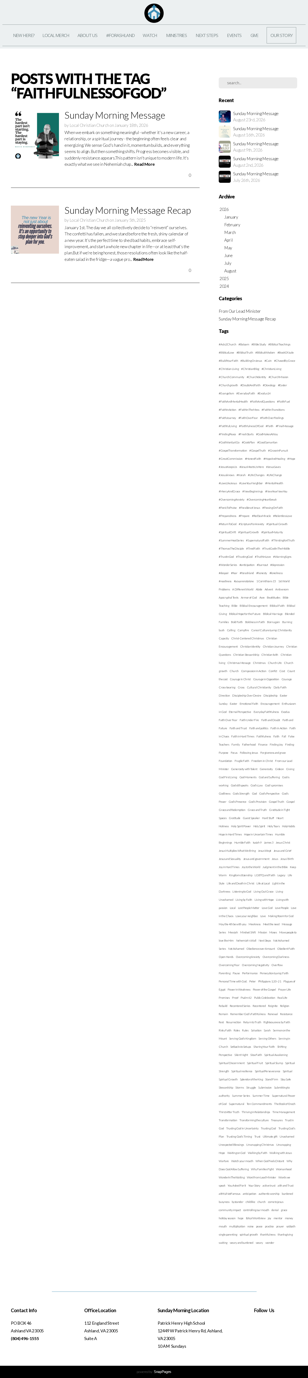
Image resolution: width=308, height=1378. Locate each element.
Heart (279, 818)
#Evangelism (226, 393)
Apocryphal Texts (228, 597)
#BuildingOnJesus (251, 360)
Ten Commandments (259, 1104)
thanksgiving (285, 1234)
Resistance (286, 1014)
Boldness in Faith (255, 622)
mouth (223, 1226)
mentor (278, 1218)
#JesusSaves (273, 467)
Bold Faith (237, 622)
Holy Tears (274, 826)
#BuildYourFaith (228, 360)
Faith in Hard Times (242, 736)
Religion (284, 1006)
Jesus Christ (283, 842)
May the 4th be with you (232, 924)
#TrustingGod (244, 556)
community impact (230, 1210)
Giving (290, 769)
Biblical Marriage (273, 614)
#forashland (247, 573)
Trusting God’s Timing (239, 1136)
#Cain (268, 360)
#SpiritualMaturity (272, 532)
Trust (257, 1136)
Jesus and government (256, 859)
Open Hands (226, 957)
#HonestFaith (253, 458)
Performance (249, 973)
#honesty (261, 573)
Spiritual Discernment (231, 1063)
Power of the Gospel (264, 989)
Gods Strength (241, 793)
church (261, 1202)
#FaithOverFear (248, 418)
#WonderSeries (228, 565)
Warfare (224, 1161)
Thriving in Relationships (256, 1112)
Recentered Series (240, 1006)
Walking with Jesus (281, 1153)
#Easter (282, 385)
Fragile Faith (242, 761)
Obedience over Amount (260, 948)
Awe (262, 597)
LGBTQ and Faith (265, 875)
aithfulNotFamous (229, 1193)
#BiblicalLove (226, 352)
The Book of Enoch (284, 1104)
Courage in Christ (240, 679)
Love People (282, 908)
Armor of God (249, 597)
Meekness (254, 924)
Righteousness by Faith (276, 1022)
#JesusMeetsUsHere (251, 467)
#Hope (291, 458)
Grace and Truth (257, 810)
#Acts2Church (227, 344)
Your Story (254, 1185)
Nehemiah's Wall (246, 940)
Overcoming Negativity (255, 965)
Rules (245, 1030)
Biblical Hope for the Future (245, 614)
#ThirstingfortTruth (283, 540)
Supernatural (236, 1104)
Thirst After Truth (229, 1112)
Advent (269, 589)
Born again (273, 622)
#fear (234, 573)
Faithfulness (264, 736)
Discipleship (270, 695)
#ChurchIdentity (256, 377)
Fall (284, 736)
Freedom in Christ (262, 761)
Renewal (273, 1014)
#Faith (269, 426)
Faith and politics (258, 728)
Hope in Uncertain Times (258, 834)
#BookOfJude (285, 352)
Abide (259, 589)
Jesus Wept (264, 850)
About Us (87, 35)
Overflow (276, 965)
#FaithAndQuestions (262, 401)
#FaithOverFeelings (272, 418)
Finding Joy (276, 744)
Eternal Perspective (240, 712)
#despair (224, 573)
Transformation (228, 1120)
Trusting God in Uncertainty (242, 1128)
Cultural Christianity (259, 687)
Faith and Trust (238, 728)
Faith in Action (278, 728)
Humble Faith (242, 842)
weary (259, 1242)
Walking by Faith (257, 1153)
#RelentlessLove (282, 516)
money (289, 1218)
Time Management (283, 1112)
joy (269, 1218)
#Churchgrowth (228, 385)
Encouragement (270, 703)
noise (250, 1226)
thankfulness (267, 1234)
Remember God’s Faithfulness (247, 1014)
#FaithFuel (283, 401)
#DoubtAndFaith (250, 385)
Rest (221, 1022)
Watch (150, 35)
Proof (235, 997)
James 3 (269, 842)
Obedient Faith (286, 948)
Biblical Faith (277, 605)
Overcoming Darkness (276, 957)
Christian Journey (273, 646)
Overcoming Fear (229, 965)
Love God (267, 908)
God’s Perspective (269, 793)
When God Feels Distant (270, 1161)
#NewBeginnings (252, 491)
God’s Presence (237, 801)
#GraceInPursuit (278, 450)
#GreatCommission (231, 458)
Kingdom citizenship (240, 875)
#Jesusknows (226, 475)
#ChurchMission (279, 377)
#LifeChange (274, 475)
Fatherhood (249, 744)
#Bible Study (258, 344)
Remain (223, 1014)
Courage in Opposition (266, 679)
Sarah (267, 1030)
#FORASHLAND (120, 35)
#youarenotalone (244, 581)
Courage (287, 679)
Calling (231, 630)
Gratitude (234, 818)
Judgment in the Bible (275, 867)
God (254, 793)
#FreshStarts (246, 434)
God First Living (228, 777)
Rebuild (223, 1006)
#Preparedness (227, 516)
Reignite (272, 1006)
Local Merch (55, 35)
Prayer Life (284, 989)
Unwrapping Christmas (260, 1144)
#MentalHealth (274, 483)
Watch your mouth (242, 1161)
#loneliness (276, 573)
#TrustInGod (226, 556)
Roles (237, 1030)
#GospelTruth (257, 450)
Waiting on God (236, 1153)
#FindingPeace (227, 434)
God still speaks (239, 785)
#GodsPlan (248, 442)
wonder (269, 1242)
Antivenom (282, 589)
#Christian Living (229, 369)
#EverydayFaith (245, 393)
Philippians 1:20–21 (269, 981)
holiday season (227, 1218)
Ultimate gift (270, 1136)
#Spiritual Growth (277, 524)
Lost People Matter (248, 908)
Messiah (233, 932)
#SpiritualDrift (227, 532)
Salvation (256, 1030)
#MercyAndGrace (229, 491)
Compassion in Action (253, 671)
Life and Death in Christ (240, 883)
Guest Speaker (251, 818)
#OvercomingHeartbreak (261, 499)
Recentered (259, 1006)
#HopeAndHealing (274, 458)
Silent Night (241, 1055)
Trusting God (268, 1128)
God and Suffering (269, 777)
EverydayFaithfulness (266, 712)
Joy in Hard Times (229, 867)
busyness (224, 1202)
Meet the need (271, 924)
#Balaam (243, 344)
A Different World (242, 589)
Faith (276, 736)
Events (234, 35)
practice (269, 1226)
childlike (250, 1202)
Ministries (176, 35)
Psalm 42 (246, 997)
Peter (252, 981)
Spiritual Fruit (255, 1063)
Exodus (285, 712)
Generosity (266, 769)
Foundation (225, 761)
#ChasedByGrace (284, 360)
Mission (262, 932)
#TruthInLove (263, 556)
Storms (239, 1087)
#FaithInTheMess (248, 409)
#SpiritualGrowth (248, 532)
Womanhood (283, 1169)
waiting (223, 1242)
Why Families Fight (262, 1169)
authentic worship (269, 1193)
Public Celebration (264, 997)
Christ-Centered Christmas (247, 638)
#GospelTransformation (233, 450)
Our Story (281, 35)
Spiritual (287, 1071)
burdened (287, 1193)
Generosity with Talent (244, 769)
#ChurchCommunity (231, 377)
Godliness (224, 793)
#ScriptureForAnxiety (251, 524)
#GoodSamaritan (267, 442)
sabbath (290, 1226)
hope (241, 1218)
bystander (237, 1202)
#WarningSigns (282, 556)
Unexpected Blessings (231, 1144)
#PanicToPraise (228, 507)
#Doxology (269, 385)
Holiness (224, 826)
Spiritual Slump (274, 1063)
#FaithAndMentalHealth (233, 401)
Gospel (290, 801)
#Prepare (244, 516)
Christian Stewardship (246, 654)
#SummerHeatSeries (231, 540)
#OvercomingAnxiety (231, 499)
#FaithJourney (227, 418)
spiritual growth (249, 1234)
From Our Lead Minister (240, 311)
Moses (273, 932)
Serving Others (267, 1038)
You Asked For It (237, 1185)
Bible (234, 605)
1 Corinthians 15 (266, 581)
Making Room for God (281, 916)
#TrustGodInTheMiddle (276, 548)
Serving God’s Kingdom (242, 1038)
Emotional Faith (249, 703)
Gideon (279, 769)
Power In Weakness (239, 989)
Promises (224, 997)
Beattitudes (273, 597)
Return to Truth (252, 1022)
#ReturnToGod (227, 524)
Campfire (243, 630)
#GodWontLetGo (229, 442)
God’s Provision (257, 801)
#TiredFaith (253, 548)
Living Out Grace (264, 891)
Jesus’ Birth (287, 859)
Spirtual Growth (228, 1079)
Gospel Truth (276, 801)
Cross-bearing (227, 687)
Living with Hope (264, 899)
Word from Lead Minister (261, 1177)
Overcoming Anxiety (248, 957)
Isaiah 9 (257, 842)
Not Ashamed (236, 948)
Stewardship (226, 1087)
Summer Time (261, 1095)
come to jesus (275, 1202)
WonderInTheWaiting (231, 1177)
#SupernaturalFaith (257, 540)
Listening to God (241, 891)
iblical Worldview (256, 1218)
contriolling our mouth (256, 1210)
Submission (265, 1087)
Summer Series (241, 1095)
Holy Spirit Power (241, 826)
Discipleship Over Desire (246, 695)
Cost (282, 671)
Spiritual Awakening (276, 1055)
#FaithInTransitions (273, 409)
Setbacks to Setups (240, 1046)
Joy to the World (251, 867)
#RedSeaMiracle (261, 516)
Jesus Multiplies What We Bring (237, 850)
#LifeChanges (256, 475)
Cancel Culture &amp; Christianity (271, 630)
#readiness (225, 581)
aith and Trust (286, 1185)
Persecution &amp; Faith (274, 973)
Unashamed (287, 1136)
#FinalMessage (285, 426)
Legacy (281, 875)
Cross (241, 687)
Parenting (224, 973)
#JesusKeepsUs (228, 467)
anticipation (249, 1193)
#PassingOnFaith (272, 507)
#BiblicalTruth (245, 352)
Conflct (273, 671)
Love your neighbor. (247, 916)
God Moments (247, 777)
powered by (154, 1372)
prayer (280, 1226)
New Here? (23, 35)
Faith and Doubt (270, 720)
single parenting (228, 1234)
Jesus (275, 859)
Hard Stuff (268, 818)
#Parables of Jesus (249, 507)
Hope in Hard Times (230, 834)
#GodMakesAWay (267, 434)
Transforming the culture (254, 1120)
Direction (224, 695)
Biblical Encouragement (253, 605)
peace (259, 1226)
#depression (277, 565)
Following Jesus (249, 752)
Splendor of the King (251, 1079)
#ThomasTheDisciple (231, 548)
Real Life (282, 997)
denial (274, 1210)
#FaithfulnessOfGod (251, 426)
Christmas (259, 663)
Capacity (224, 638)
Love (263, 916)
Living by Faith (244, 899)
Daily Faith (280, 687)
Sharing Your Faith (264, 1046)
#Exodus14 (264, 393)
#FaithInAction (227, 409)
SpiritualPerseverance (267, 1071)
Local (233, 908)
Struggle (251, 1087)
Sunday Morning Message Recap (247, 318)
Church (234, 671)
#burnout (262, 565)
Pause (236, 973)
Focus (234, 752)
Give (254, 35)
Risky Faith (225, 1030)
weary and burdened (241, 1242)
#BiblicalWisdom (265, 352)
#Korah (241, 475)
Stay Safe (286, 1079)
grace (284, 1210)
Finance (263, 744)
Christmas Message (239, 663)
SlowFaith (256, 1055)
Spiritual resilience (241, 1071)
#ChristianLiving (271, 369)
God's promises (274, 785)
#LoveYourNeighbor (251, 483)
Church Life (275, 663)
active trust (269, 1185)
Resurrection (233, 1022)
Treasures (276, 1120)
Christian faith (269, 654)
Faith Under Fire (249, 720)
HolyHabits (288, 826)
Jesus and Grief (282, 850)
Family (235, 744)
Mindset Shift (248, 932)
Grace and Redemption (232, 810)
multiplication (237, 1226)
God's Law (256, 785)
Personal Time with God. (233, 981)
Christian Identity (250, 646)
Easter (233, 703)
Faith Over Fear (228, 720)
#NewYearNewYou (276, 491)
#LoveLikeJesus (228, 483)
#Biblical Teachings (279, 344)
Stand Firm (271, 1079)
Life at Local (263, 883)
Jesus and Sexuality (230, 859)
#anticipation (247, 565)
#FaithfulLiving (228, 426)
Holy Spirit (259, 826)
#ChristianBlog (250, 369)
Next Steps (207, 35)
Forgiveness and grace (273, 752)
